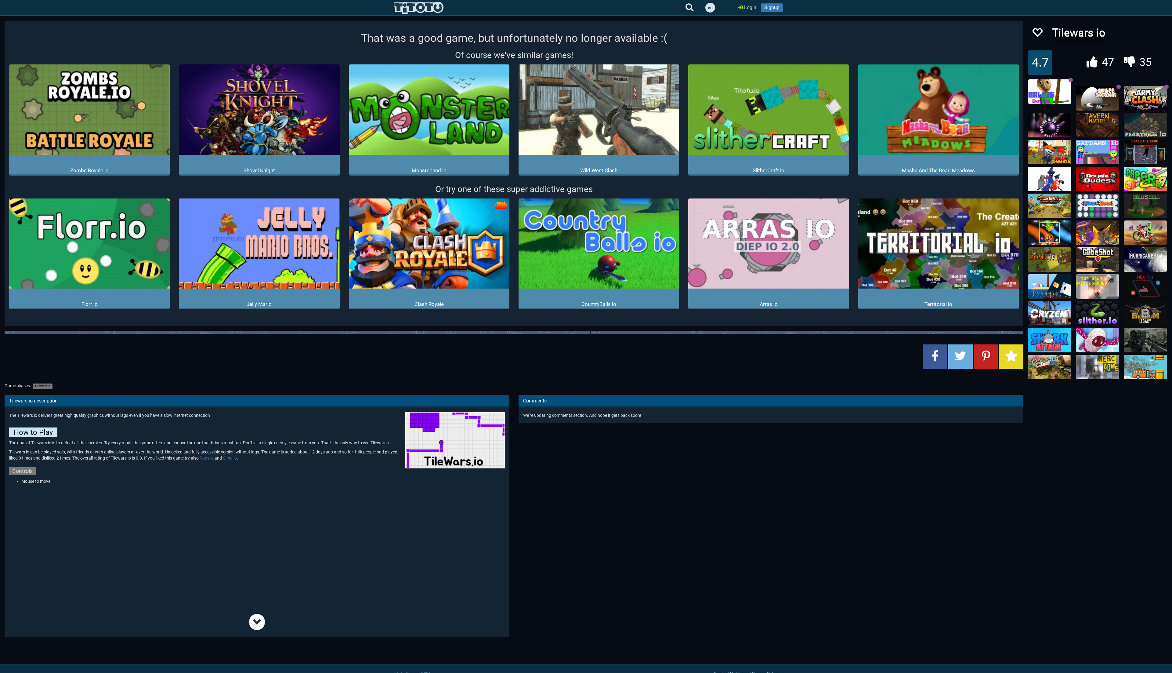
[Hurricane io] (1145, 259)
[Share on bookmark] (1011, 356)
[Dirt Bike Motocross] (1145, 232)
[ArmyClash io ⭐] (1145, 98)
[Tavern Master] (1097, 125)
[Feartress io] (1145, 125)
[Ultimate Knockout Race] (1097, 340)
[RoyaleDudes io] (1097, 179)
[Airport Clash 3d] (1049, 367)
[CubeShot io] (1097, 259)
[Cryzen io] (1049, 313)
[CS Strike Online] (1145, 340)
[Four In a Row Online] (1097, 206)
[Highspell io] (1145, 206)
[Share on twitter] (960, 356)
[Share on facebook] (935, 356)
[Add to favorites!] (1037, 34)
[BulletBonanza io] (1049, 152)
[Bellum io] (1145, 313)
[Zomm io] (1049, 259)
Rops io (207, 458)
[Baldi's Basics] (1049, 91)
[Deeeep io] (1049, 286)
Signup (772, 7)
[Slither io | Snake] (1097, 313)
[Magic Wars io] (1049, 179)
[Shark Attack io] (1049, 340)
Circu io (230, 458)
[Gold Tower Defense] (1049, 206)
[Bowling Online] (1049, 125)
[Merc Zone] (1097, 367)
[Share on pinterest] (986, 356)
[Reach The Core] (1145, 152)
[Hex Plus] (1145, 286)
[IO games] (418, 7)
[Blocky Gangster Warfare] (1097, 232)
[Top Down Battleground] (1097, 286)
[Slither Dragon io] (1049, 232)
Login (749, 7)
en (710, 7)
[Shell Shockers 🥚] (1097, 98)
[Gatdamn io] (1097, 152)
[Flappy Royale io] (1145, 367)
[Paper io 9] (1145, 179)
